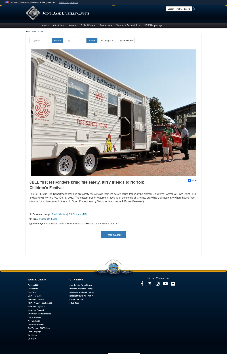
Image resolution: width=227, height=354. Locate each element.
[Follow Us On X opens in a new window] (150, 284)
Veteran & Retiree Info (127, 25)
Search (57, 40)
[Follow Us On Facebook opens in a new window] (142, 284)
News (71, 25)
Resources (104, 25)
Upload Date (125, 40)
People (42, 218)
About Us (57, 25)
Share (194, 180)
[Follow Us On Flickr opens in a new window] (173, 284)
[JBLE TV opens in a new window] (165, 284)
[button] (70, 2)
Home (44, 25)
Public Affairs (86, 25)
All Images (106, 40)
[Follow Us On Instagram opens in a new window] (157, 284)
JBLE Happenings (153, 25)
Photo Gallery (113, 235)
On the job (52, 218)
